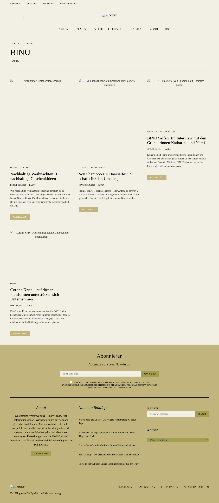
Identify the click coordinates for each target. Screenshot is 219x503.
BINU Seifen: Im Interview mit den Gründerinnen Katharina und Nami (176, 140)
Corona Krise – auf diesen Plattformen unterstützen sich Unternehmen (34, 294)
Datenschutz (31, 3)
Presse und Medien (68, 3)
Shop (167, 29)
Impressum (15, 3)
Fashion (63, 29)
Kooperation (48, 3)
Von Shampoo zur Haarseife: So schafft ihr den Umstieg (105, 176)
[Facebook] (12, 15)
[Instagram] (18, 15)
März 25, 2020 (16, 305)
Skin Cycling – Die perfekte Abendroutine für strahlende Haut (109, 454)
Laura (32, 185)
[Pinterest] (43, 462)
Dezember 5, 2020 (18, 185)
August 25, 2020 (154, 149)
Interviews (152, 132)
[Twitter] (49, 462)
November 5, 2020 (87, 185)
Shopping (26, 168)
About (154, 29)
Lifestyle (114, 29)
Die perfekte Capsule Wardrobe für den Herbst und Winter (107, 445)
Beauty (81, 29)
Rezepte (97, 29)
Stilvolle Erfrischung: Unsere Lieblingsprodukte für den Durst (109, 464)
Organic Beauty (98, 168)
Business (135, 29)
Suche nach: (153, 408)
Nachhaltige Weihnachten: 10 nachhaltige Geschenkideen (35, 176)
